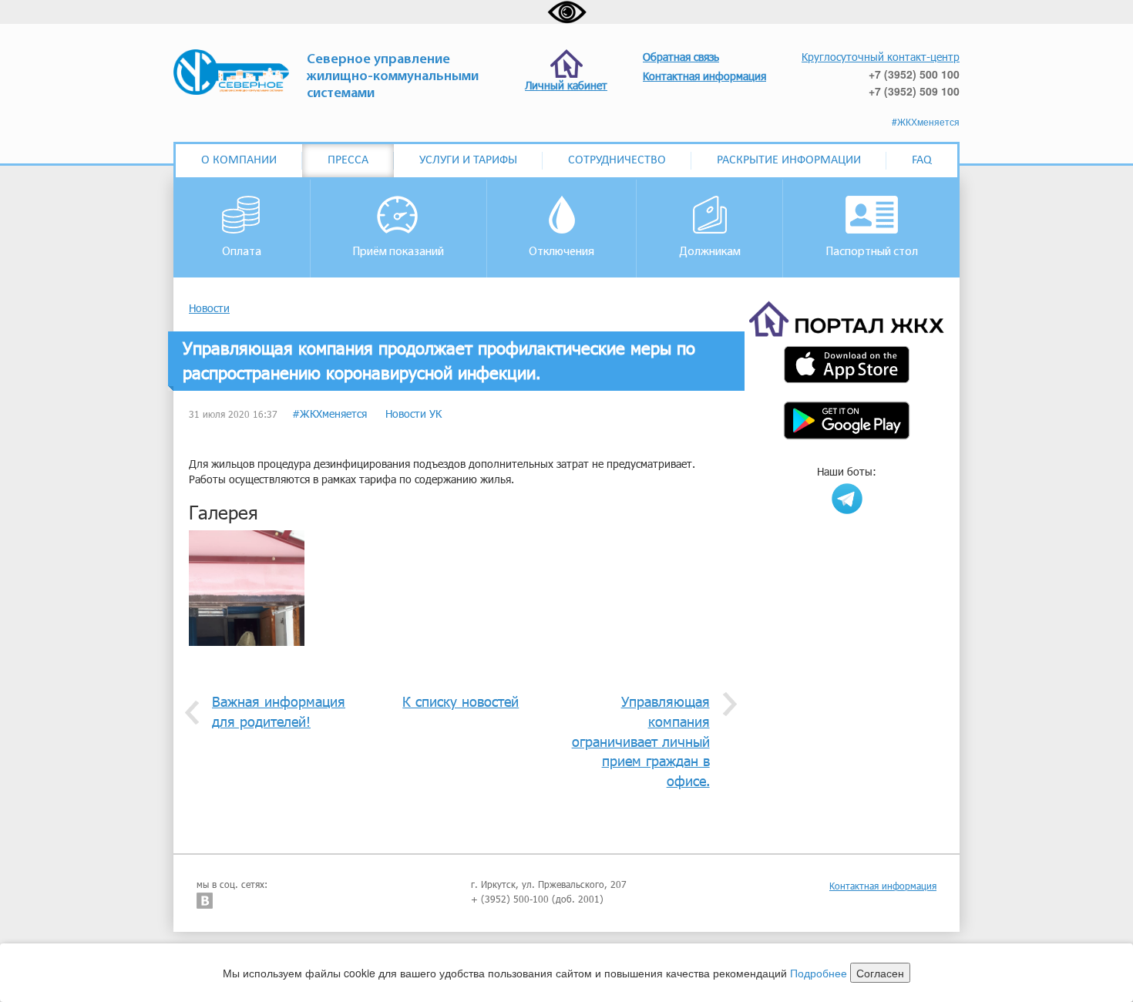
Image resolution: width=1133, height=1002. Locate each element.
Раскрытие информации (789, 160)
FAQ (922, 160)
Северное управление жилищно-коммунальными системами (393, 77)
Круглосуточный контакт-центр (881, 56)
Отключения (561, 252)
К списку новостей (460, 701)
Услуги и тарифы (468, 160)
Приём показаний (398, 252)
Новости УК (413, 413)
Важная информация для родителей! (278, 711)
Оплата (241, 252)
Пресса (348, 160)
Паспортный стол (871, 252)
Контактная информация (882, 885)
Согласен (880, 972)
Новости (209, 307)
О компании (239, 160)
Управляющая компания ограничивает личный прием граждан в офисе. (641, 741)
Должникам (710, 252)
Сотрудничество (617, 160)
